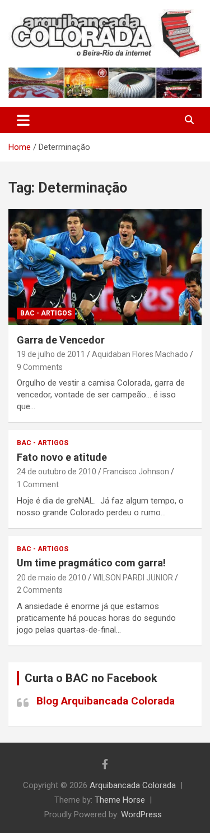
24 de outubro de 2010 (56, 471)
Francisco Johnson (136, 471)
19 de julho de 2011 (51, 354)
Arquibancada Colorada (133, 785)
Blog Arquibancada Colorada (105, 700)
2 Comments (40, 589)
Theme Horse (120, 800)
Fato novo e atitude (62, 457)
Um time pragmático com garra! (91, 563)
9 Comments (40, 367)
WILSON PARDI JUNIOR (133, 577)
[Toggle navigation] (23, 120)
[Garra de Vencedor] (105, 266)
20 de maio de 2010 (51, 577)
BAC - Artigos (46, 313)
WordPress (141, 814)
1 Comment (38, 484)
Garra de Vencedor (61, 340)
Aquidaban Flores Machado (140, 354)
